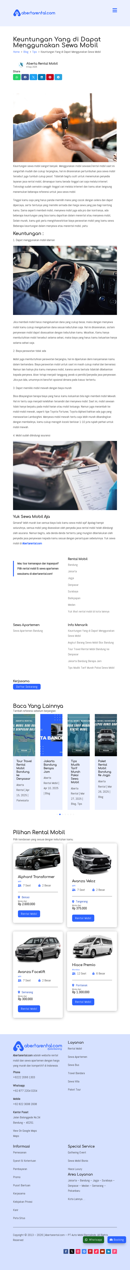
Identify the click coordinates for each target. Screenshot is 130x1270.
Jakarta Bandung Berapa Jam (85, 661)
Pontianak (82, 985)
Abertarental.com (32, 543)
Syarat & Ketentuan (24, 1161)
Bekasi (25, 897)
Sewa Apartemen (77, 1057)
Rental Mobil (29, 914)
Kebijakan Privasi (22, 1202)
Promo (16, 1177)
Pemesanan (19, 1152)
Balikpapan (74, 598)
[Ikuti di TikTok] (96, 1251)
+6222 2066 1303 (24, 1077)
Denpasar (73, 585)
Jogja (71, 578)
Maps (16, 1136)
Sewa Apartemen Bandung (28, 631)
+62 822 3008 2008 (25, 1104)
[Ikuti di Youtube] (102, 1251)
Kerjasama (19, 1193)
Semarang (27, 992)
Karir (15, 1210)
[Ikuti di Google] (84, 1251)
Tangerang (82, 901)
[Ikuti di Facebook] (65, 1251)
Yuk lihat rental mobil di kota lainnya (88, 611)
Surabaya (73, 591)
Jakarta (72, 571)
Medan (71, 605)
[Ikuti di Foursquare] (114, 1251)
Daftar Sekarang (27, 687)
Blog (25, 52)
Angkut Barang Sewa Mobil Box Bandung (91, 642)
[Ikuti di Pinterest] (90, 1251)
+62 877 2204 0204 (25, 1091)
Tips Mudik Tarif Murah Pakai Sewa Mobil (91, 667)
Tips (34, 52)
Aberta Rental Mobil (42, 63)
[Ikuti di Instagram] (78, 1251)
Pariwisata (22, 800)
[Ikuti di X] (72, 1251)
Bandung (73, 565)
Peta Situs (19, 1218)
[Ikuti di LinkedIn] (108, 1251)
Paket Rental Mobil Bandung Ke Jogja (104, 768)
